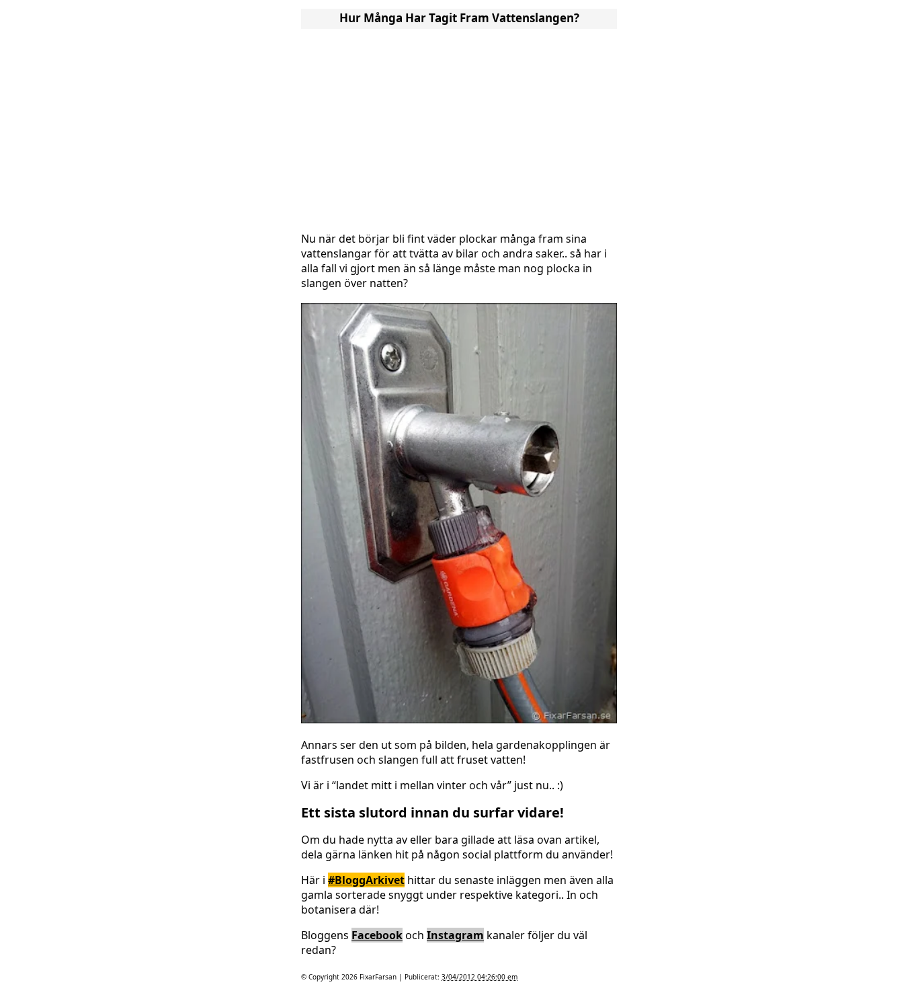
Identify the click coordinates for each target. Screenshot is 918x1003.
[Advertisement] (459, 126)
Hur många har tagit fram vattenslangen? (459, 18)
